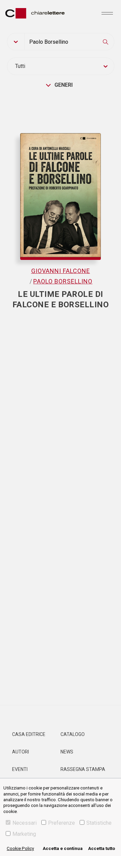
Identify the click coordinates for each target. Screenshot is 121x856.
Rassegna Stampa (83, 769)
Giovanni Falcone (60, 270)
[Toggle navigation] (107, 13)
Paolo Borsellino (62, 281)
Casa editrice (28, 734)
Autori (20, 751)
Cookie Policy (20, 848)
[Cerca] (105, 41)
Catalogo (73, 734)
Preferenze (61, 823)
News (67, 751)
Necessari (24, 823)
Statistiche (99, 823)
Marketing (24, 834)
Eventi (20, 769)
